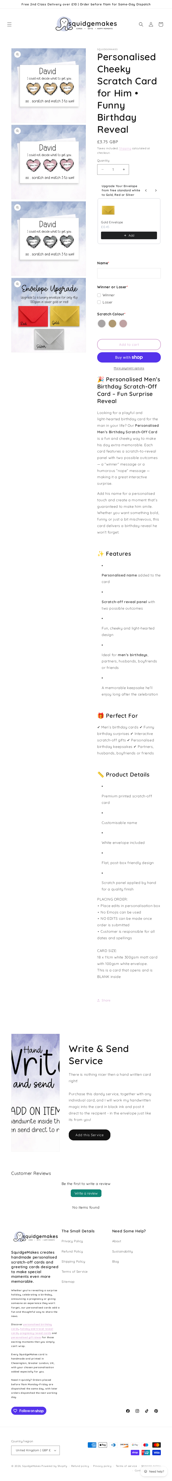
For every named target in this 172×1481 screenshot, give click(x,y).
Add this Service (89, 1135)
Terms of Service (75, 1272)
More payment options (129, 368)
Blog (115, 1261)
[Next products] (156, 190)
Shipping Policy (73, 1261)
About (116, 1241)
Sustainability (122, 1251)
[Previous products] (146, 190)
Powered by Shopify (54, 1466)
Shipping (125, 148)
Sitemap (68, 1282)
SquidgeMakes (31, 1466)
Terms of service (126, 1466)
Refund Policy (72, 1251)
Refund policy (80, 1466)
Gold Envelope (112, 222)
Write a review (86, 1193)
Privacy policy (102, 1466)
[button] (9, 24)
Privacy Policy (72, 1241)
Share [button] (106, 1000)
